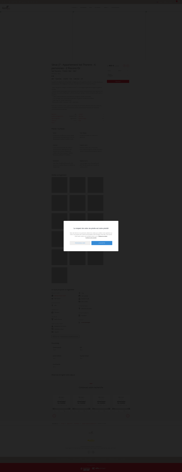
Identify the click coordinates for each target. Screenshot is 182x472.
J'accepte (102, 243)
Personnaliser (80, 243)
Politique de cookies (102, 236)
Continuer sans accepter (91, 237)
